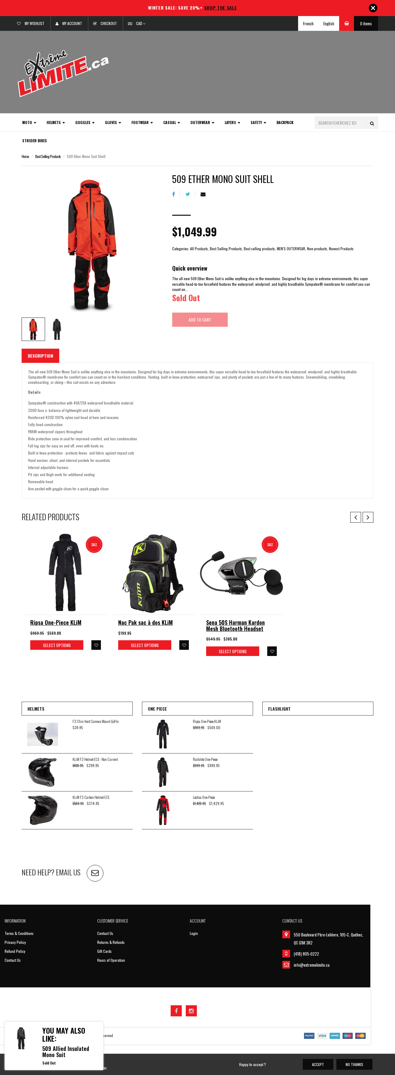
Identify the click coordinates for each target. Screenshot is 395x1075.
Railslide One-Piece (205, 759)
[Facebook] (176, 194)
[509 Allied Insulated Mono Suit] (21, 1038)
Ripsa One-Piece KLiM (55, 622)
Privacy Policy (15, 942)
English (328, 23)
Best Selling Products (48, 156)
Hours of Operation (111, 960)
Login (194, 933)
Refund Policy (15, 951)
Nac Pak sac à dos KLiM (145, 622)
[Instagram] (191, 1010)
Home (25, 156)
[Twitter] (190, 194)
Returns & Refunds (111, 942)
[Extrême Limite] (63, 73)
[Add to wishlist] (96, 645)
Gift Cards (104, 951)
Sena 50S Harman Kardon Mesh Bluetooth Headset (235, 625)
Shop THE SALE (220, 7)
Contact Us (13, 960)
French (308, 23)
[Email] (205, 194)
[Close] (373, 8)
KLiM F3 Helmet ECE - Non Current (95, 759)
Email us (68, 872)
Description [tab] (40, 355)
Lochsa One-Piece (204, 797)
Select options (57, 645)
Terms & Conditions (19, 933)
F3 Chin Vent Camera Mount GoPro (95, 721)
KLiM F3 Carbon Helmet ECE (91, 797)
